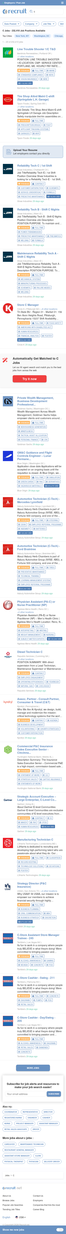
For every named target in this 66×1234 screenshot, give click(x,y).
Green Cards (27, 481)
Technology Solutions (32, 866)
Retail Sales (27, 1004)
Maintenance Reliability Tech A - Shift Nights (37, 254)
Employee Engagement (32, 677)
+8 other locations (49, 308)
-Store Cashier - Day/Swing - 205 (36, 1019)
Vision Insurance (29, 79)
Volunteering (27, 729)
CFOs (44, 822)
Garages (25, 133)
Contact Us (38, 1195)
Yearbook (54, 682)
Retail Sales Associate (15, 1129)
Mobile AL (47, 756)
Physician (33, 1161)
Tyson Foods (23, 103)
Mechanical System (30, 279)
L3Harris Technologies (27, 843)
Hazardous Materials (31, 486)
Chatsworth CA (41, 169)
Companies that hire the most (46, 1204)
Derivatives (54, 481)
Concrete (38, 965)
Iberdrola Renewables (27, 53)
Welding (25, 240)
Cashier (46, 1118)
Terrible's (21, 942)
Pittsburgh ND (33, 308)
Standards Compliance (32, 75)
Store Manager (28, 305)
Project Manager (24, 1123)
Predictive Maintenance (32, 196)
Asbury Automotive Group (29, 506)
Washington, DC (41, 35)
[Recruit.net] (15, 11)
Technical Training (30, 576)
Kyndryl (20, 706)
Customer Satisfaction (32, 188)
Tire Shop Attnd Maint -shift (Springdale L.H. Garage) (35, 97)
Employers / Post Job (14, 2)
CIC (46, 775)
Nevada (24, 965)
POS (51, 965)
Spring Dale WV (38, 103)
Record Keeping (28, 862)
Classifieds (55, 858)
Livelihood (44, 686)
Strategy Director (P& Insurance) (32, 885)
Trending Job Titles (11, 1209)
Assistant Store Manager (16, 1156)
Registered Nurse (13, 1118)
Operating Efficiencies (32, 682)
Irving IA (30, 803)
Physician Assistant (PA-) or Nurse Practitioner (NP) (36, 603)
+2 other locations (25, 612)
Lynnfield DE (48, 506)
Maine (52, 70)
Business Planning (30, 909)
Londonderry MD (48, 843)
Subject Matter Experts (33, 639)
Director (48, 1112)
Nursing (50, 634)
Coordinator (10, 1112)
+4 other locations (49, 890)
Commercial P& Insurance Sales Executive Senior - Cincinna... (35, 749)
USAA (20, 890)
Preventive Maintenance (33, 572)
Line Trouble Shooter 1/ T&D (36, 49)
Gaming (50, 960)
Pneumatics (55, 236)
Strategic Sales (29, 779)
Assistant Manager (48, 1123)
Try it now (30, 379)
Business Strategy (30, 917)
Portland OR (45, 53)
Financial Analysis (30, 336)
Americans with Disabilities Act (36, 327)
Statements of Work (31, 783)
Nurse (7, 1123)
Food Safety (55, 323)
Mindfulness (27, 431)
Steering (53, 520)
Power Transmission (31, 232)
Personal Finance (29, 439)
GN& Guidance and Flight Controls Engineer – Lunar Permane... (34, 456)
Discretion (50, 917)
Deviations (54, 866)
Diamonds (43, 1047)
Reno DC (43, 608)
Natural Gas (27, 686)
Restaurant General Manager (19, 1150)
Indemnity (25, 529)
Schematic (54, 188)
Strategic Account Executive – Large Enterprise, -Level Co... (36, 798)
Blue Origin (22, 463)
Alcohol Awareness (31, 960)
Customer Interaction (31, 733)
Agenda (53, 720)
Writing (43, 630)
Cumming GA (42, 656)
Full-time (39, 70)
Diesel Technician (30, 652)
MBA (48, 913)
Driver (36, 1129)
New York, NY (22, 35)
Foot (48, 125)
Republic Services (25, 656)
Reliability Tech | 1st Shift (34, 165)
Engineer (32, 1118)
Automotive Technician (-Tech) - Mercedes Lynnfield (38, 500)
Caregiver (9, 1144)
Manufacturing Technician (35, 839)
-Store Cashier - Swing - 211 (36, 978)
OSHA (23, 524)
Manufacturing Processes (34, 283)
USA (21, 1217)
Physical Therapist (13, 1161)
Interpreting (27, 630)
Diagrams (25, 1000)
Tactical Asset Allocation (34, 435)
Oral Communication (30, 913)
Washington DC (41, 408)
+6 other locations (25, 659)
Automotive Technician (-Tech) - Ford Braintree (38, 547)
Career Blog (38, 1209)
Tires (51, 567)
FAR (34, 822)
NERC (51, 75)
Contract (39, 184)
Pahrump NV (33, 981)
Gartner (20, 803)
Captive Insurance (52, 779)
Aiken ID (38, 213)
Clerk (38, 1156)
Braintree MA (48, 553)
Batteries (41, 529)
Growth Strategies (49, 729)
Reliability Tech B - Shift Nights (38, 209)
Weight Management (30, 634)
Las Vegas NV (34, 942)
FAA (40, 481)
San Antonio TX (32, 890)
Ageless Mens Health (27, 608)
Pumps (39, 1000)
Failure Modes (43, 287)
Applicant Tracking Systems (35, 129)
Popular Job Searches (13, 1204)
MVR (37, 133)
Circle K (21, 308)
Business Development (32, 724)
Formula (50, 192)
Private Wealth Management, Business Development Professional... (35, 401)
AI (51, 818)
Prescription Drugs (30, 125)
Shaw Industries (24, 169)
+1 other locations (25, 56)
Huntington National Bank (29, 756)
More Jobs (33, 1067)
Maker (24, 822)
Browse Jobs (8, 1200)
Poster (48, 336)
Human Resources (29, 331)
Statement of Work (30, 775)
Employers (38, 1200)
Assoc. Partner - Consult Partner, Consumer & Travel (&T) (38, 700)
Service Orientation (30, 192)
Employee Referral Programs (46, 524)
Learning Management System (35, 580)
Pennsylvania (32, 706)
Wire (45, 79)
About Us (7, 1195)
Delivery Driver (52, 1161)
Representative (30, 1112)
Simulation (54, 477)
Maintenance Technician (31, 1144)
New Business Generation (33, 427)
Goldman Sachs (24, 408)
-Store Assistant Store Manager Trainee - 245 (38, 936)
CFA (45, 439)
